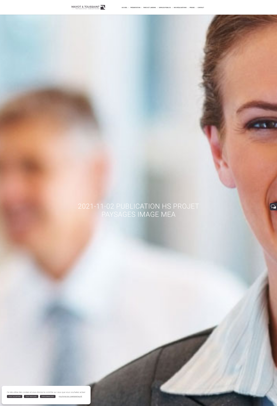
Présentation (135, 7)
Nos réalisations (180, 7)
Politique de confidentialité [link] (70, 396)
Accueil (124, 7)
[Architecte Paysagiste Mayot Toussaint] (88, 7)
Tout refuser (31, 396)
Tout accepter (15, 396)
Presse (192, 7)
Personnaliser (48, 396)
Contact (201, 7)
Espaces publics (165, 7)
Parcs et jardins (149, 7)
